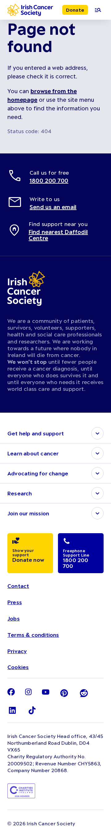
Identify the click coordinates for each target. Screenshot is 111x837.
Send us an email (53, 207)
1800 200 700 (49, 180)
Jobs (13, 618)
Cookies (18, 667)
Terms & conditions (33, 635)
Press (14, 602)
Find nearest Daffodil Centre (58, 235)
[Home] (30, 9)
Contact (18, 586)
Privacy (17, 651)
